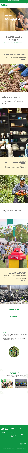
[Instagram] (2, 432)
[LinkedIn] (3, 432)
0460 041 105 (23, 442)
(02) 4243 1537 (23, 430)
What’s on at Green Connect (13, 436)
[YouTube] (4, 432)
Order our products (13, 430)
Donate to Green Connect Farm (13, 432)
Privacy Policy (19, 450)
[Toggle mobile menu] (26, 3)
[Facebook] (1, 432)
